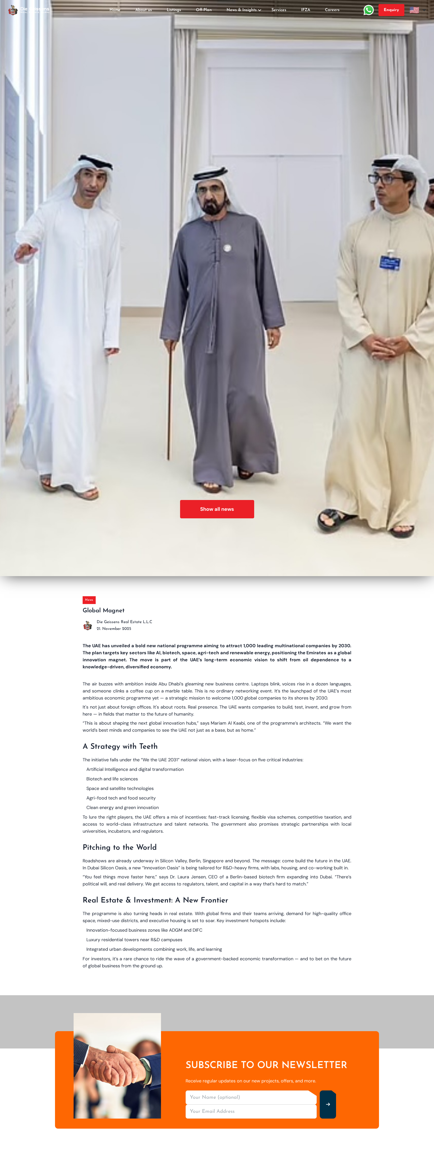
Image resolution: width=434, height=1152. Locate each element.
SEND (217, 638)
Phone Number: (183, 602)
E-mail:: (176, 574)
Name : (185, 546)
